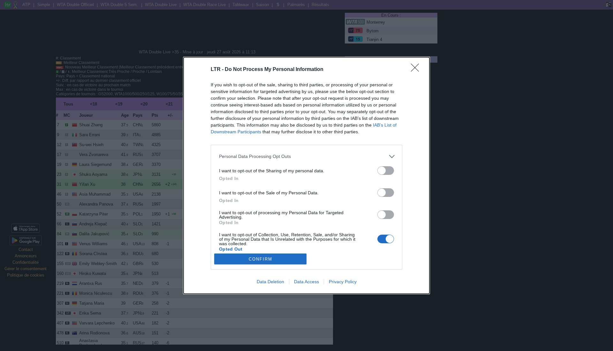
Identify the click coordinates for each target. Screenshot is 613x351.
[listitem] (306, 156)
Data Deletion (270, 281)
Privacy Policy (343, 281)
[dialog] (306, 175)
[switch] (385, 170)
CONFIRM (260, 259)
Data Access (306, 281)
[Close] (417, 70)
